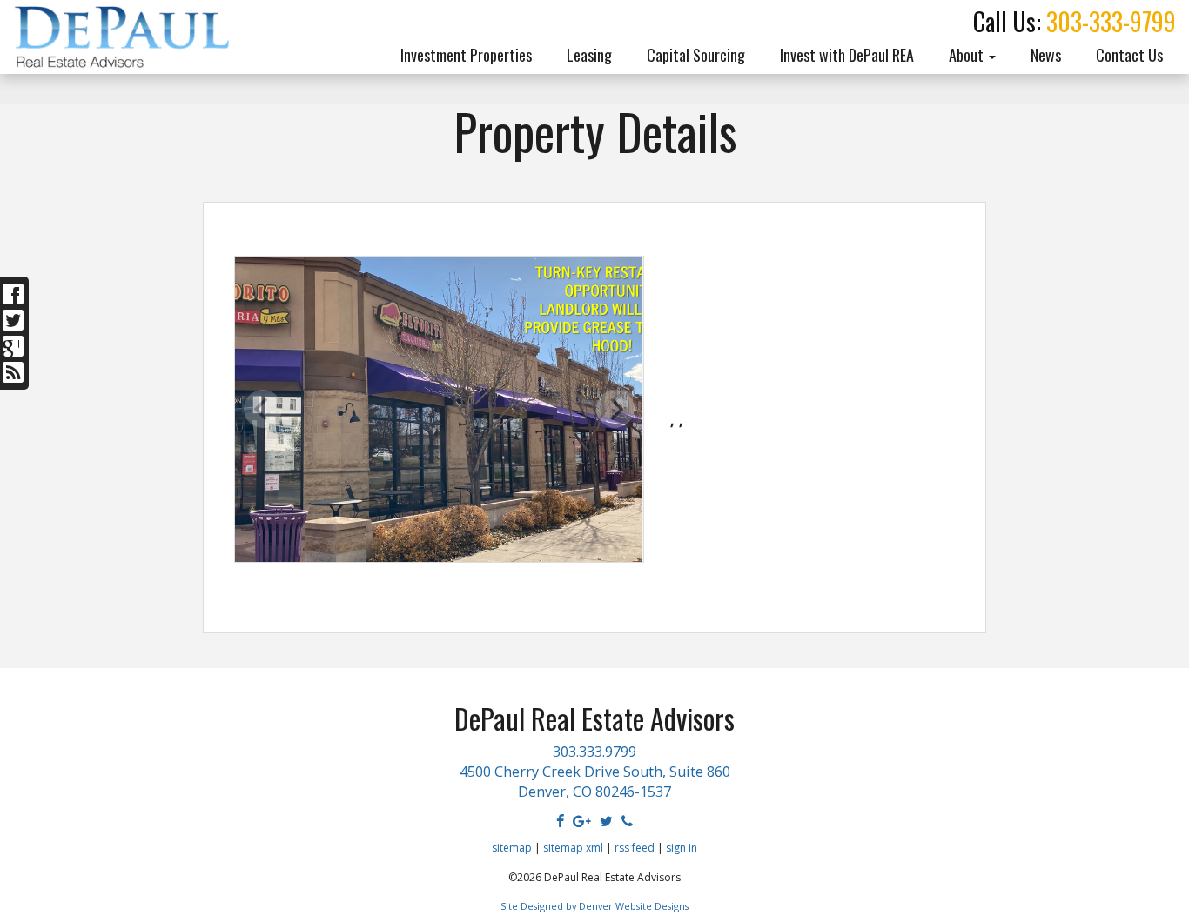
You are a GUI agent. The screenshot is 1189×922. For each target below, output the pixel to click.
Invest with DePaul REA (847, 54)
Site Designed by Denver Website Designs (594, 905)
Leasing (589, 54)
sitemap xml (573, 847)
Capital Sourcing (696, 54)
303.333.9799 (594, 751)
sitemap (512, 847)
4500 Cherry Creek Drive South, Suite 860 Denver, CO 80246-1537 (595, 781)
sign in (681, 847)
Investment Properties (466, 54)
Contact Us (1129, 54)
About (968, 54)
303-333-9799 (1111, 21)
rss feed (635, 847)
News (1046, 54)
